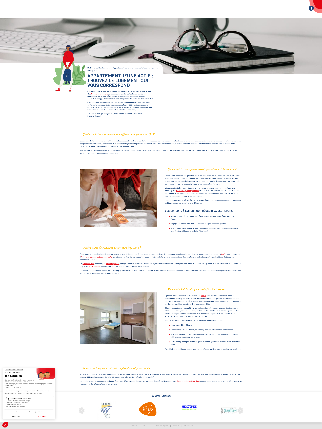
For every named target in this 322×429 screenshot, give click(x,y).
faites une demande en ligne (188, 381)
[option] (106, 410)
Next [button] (240, 410)
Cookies (176, 426)
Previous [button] (82, 410)
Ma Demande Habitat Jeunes (98, 68)
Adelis (203, 296)
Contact (134, 426)
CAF (223, 254)
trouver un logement (99, 94)
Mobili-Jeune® (94, 266)
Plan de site (146, 426)
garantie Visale (88, 264)
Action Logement (112, 264)
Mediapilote (188, 426)
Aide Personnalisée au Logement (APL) (96, 257)
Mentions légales (162, 426)
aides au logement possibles (187, 191)
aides (114, 266)
